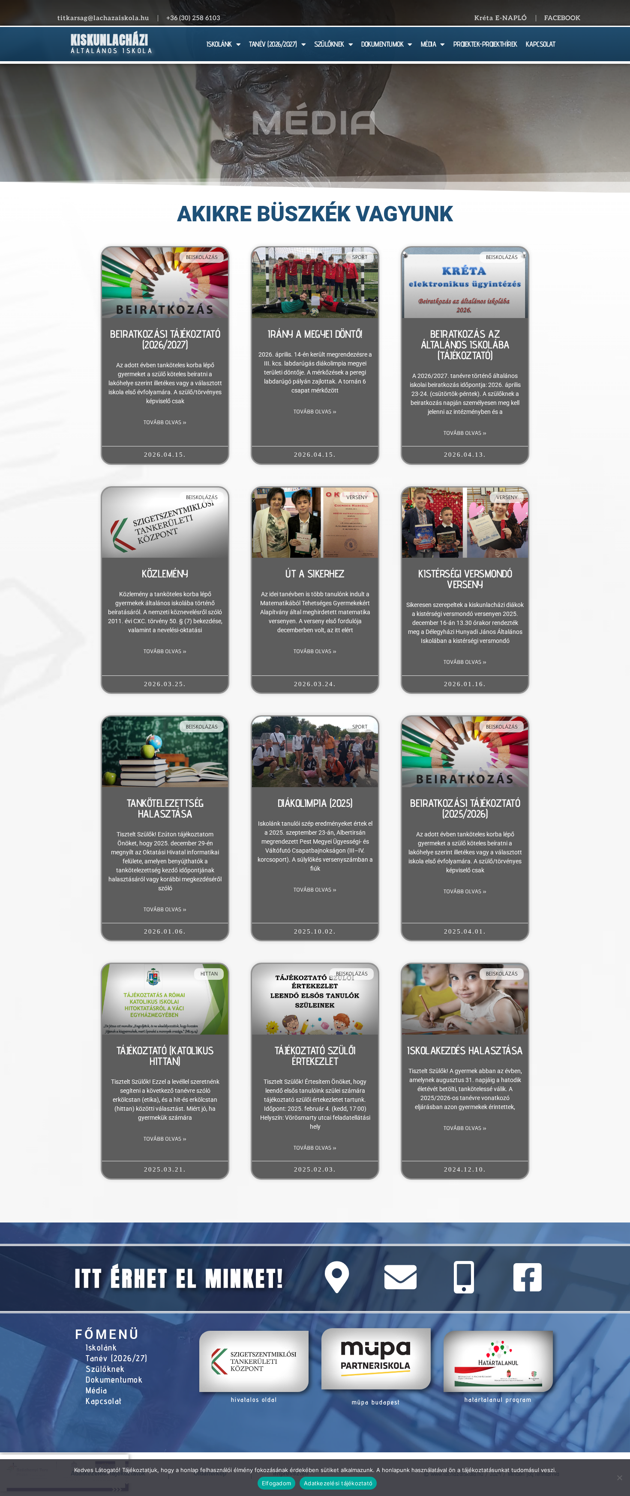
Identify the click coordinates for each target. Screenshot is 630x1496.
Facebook (562, 18)
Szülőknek (105, 1369)
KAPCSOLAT (540, 44)
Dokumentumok (114, 1379)
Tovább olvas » (165, 422)
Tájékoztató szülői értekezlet (315, 1056)
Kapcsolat (104, 1401)
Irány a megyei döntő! (315, 333)
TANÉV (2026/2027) (273, 44)
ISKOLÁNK (219, 44)
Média (97, 1390)
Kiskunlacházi (109, 40)
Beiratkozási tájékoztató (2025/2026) (465, 808)
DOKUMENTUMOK (382, 44)
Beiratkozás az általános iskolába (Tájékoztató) (465, 344)
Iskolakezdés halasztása (465, 1050)
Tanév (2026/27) (116, 1358)
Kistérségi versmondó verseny (465, 579)
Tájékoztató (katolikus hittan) (165, 1056)
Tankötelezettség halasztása (165, 808)
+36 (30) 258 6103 (193, 18)
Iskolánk (101, 1347)
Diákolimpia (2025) (315, 803)
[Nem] (619, 1477)
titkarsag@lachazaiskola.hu (103, 18)
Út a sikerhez (315, 573)
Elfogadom (276, 1483)
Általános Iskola (112, 51)
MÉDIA (428, 44)
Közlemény (165, 573)
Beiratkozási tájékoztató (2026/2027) (165, 339)
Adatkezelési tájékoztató (338, 1483)
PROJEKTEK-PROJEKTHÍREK (485, 44)
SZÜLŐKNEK (329, 44)
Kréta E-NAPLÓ (500, 18)
